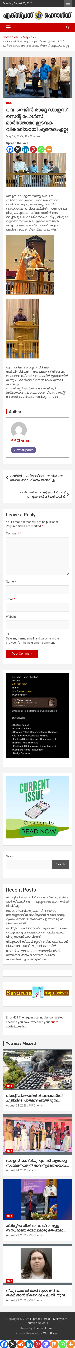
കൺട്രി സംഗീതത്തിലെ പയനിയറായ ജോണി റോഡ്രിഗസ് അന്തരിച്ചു (36, 478)
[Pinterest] (33, 149)
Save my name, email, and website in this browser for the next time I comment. (33, 640)
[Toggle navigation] (8, 27)
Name (11, 581)
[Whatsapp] (41, 149)
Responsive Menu (68, 3)
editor (32, 1170)
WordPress (50, 1333)
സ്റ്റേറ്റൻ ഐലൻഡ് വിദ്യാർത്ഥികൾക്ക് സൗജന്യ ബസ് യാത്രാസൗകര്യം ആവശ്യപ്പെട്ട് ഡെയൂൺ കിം (33, 955)
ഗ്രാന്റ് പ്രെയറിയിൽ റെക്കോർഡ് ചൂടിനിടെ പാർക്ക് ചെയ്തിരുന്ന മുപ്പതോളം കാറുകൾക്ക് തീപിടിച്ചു (37, 902)
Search (10, 856)
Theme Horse (43, 1328)
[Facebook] (9, 149)
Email (10, 599)
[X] (17, 149)
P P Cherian (32, 136)
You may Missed (21, 1043)
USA (9, 103)
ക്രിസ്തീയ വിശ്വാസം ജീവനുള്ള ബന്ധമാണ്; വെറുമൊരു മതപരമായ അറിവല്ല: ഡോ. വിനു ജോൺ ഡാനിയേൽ (36, 932)
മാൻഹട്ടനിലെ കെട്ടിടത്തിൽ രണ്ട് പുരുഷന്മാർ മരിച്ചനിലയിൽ (42, 494)
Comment (13, 533)
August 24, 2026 (16, 1105)
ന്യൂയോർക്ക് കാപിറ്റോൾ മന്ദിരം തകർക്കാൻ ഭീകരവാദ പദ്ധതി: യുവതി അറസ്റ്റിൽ (37, 1295)
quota (54, 1022)
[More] (48, 149)
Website (11, 617)
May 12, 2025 (14, 136)
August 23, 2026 (16, 1235)
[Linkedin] (25, 149)
